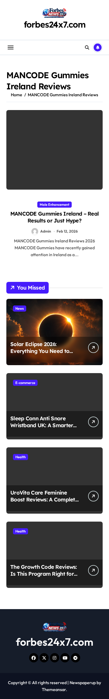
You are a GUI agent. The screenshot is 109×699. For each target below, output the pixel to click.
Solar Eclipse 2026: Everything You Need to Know (39, 351)
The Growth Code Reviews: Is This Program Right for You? (43, 573)
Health (20, 457)
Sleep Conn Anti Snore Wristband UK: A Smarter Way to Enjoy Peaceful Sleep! (41, 428)
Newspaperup (83, 682)
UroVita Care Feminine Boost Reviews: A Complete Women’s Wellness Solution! (44, 503)
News (19, 308)
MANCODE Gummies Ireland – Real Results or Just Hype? (54, 217)
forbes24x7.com (54, 24)
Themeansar (54, 689)
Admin (45, 231)
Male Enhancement (54, 204)
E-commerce (25, 383)
